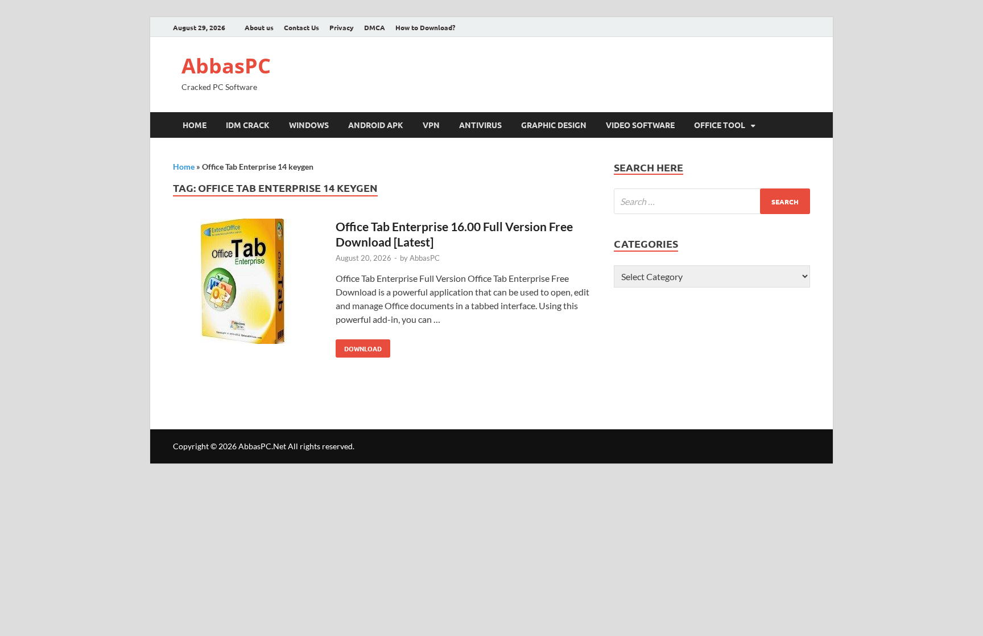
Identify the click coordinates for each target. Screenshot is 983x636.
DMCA (374, 27)
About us (259, 27)
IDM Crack (248, 125)
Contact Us (301, 27)
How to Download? (425, 27)
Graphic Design (554, 125)
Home (194, 125)
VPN (431, 125)
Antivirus (480, 125)
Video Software (640, 125)
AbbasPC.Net (262, 446)
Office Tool (719, 125)
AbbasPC (226, 66)
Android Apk (375, 125)
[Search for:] (712, 201)
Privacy (341, 27)
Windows (309, 125)
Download (359, 346)
